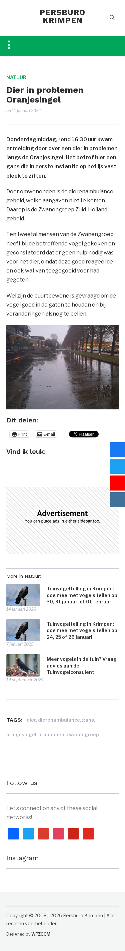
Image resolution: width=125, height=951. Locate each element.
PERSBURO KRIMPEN (62, 16)
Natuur (16, 77)
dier (31, 720)
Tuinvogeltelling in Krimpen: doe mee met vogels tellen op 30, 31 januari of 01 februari (82, 595)
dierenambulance (59, 720)
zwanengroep (82, 734)
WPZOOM (40, 934)
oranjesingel (21, 734)
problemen (51, 734)
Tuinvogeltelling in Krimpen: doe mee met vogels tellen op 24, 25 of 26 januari (82, 630)
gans (88, 720)
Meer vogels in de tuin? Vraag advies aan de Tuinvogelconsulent (82, 665)
